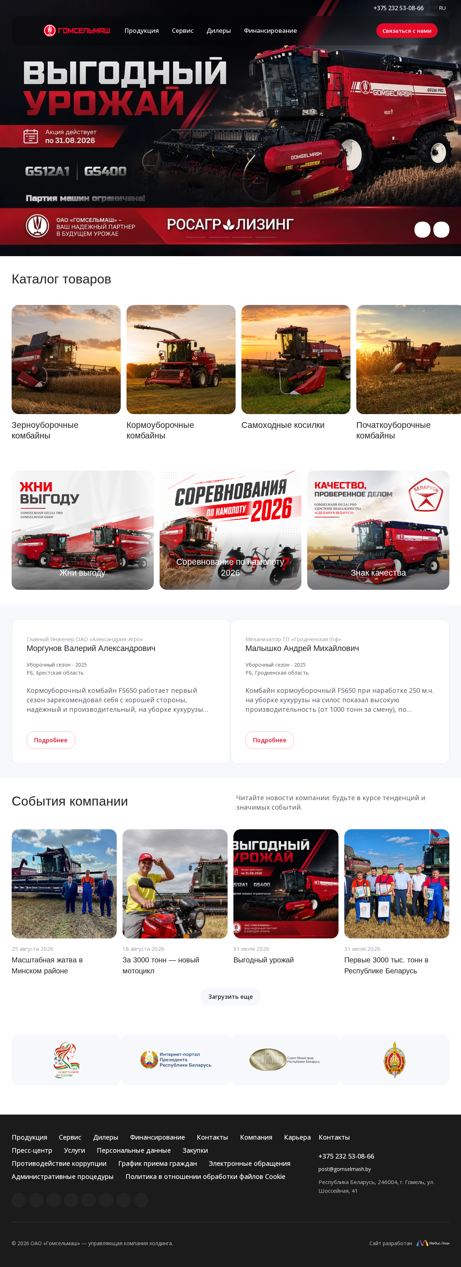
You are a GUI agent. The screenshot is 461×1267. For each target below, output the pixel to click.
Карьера (297, 1137)
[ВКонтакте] (19, 1200)
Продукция (29, 1137)
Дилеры (106, 1137)
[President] (175, 1059)
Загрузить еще (230, 997)
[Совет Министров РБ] (285, 1059)
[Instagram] (54, 1200)
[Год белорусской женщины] (66, 1059)
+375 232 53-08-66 (398, 8)
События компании (70, 801)
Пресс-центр (32, 1150)
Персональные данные (134, 1150)
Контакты (212, 1137)
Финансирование (157, 1137)
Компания (256, 1137)
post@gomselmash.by (344, 1168)
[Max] (141, 1200)
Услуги (74, 1150)
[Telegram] (71, 1200)
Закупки (195, 1150)
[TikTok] (123, 1200)
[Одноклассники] (106, 1200)
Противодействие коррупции (59, 1163)
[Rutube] (36, 1200)
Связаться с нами (407, 30)
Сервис (70, 1137)
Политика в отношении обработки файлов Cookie (205, 1176)
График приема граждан (157, 1163)
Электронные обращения (249, 1163)
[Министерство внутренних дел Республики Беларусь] (394, 1059)
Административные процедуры (63, 1176)
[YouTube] (88, 1200)
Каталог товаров (61, 278)
